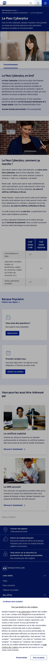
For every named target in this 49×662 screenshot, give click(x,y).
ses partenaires (24, 612)
